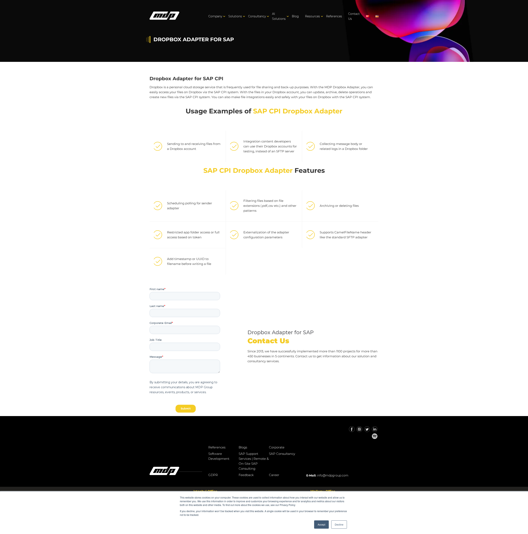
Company (215, 16)
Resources (312, 16)
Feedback (246, 475)
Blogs (243, 447)
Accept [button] (321, 524)
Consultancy (257, 16)
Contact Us (354, 16)
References (334, 16)
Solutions (235, 16)
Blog (295, 16)
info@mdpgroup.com (332, 475)
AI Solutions (279, 16)
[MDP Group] (164, 16)
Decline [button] (339, 524)
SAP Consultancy (282, 454)
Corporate (276, 447)
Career (274, 475)
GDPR (213, 475)
